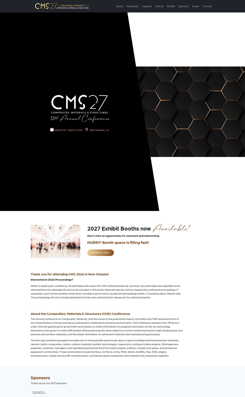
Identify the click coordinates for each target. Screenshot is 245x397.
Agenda (147, 6)
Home (119, 6)
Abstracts (133, 6)
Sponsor (184, 6)
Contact (207, 6)
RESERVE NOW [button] (101, 252)
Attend (159, 6)
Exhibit (171, 6)
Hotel (195, 6)
